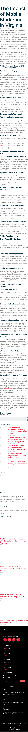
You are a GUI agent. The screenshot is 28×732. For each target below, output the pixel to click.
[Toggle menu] (25, 3)
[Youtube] (13, 640)
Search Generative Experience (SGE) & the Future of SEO (17, 456)
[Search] (27, 419)
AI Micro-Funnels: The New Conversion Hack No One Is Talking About (18, 440)
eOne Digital (23, 354)
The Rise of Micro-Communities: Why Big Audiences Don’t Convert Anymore (13, 541)
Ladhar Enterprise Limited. (19, 725)
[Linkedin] (18, 640)
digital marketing (8, 388)
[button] (0, 415)
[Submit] (24, 513)
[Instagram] (9, 640)
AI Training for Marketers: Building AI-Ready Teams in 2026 (18, 464)
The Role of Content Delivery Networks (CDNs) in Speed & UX (16, 448)
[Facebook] (5, 640)
